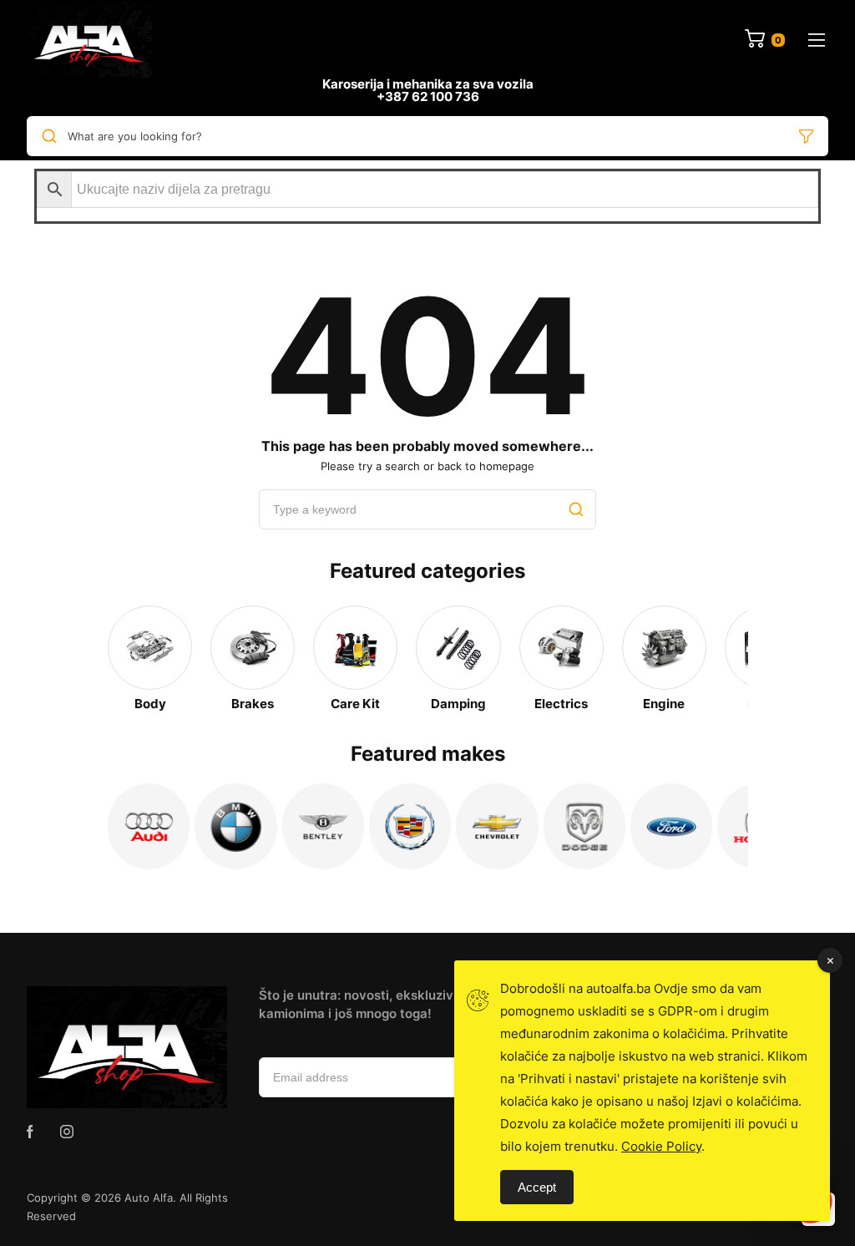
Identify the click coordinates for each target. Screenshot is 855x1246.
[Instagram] (66, 1131)
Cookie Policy (661, 1146)
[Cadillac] (410, 826)
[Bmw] (235, 826)
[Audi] (149, 826)
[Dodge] (584, 826)
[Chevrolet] (497, 826)
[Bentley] (323, 826)
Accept (537, 1187)
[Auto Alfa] (89, 40)
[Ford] (671, 826)
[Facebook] (30, 1131)
